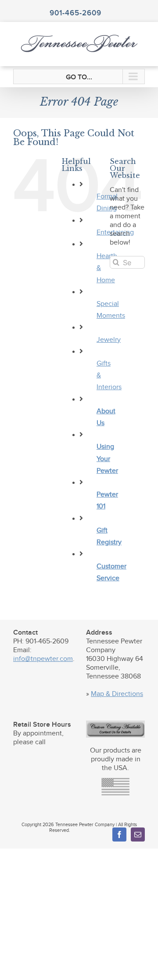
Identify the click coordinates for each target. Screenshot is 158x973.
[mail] (138, 834)
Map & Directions (117, 694)
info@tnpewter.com (43, 659)
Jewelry (109, 340)
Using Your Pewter (107, 459)
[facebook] (119, 834)
